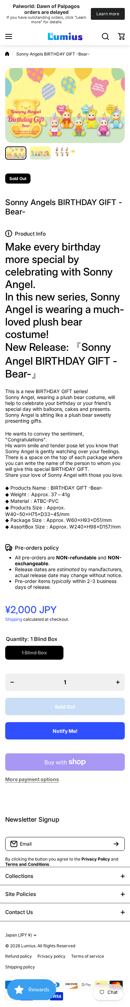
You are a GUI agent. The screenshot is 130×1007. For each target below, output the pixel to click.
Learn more (107, 13)
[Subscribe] (116, 844)
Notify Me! (65, 731)
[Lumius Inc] (65, 36)
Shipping (13, 619)
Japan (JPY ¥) (18, 935)
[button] (121, 36)
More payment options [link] (32, 779)
